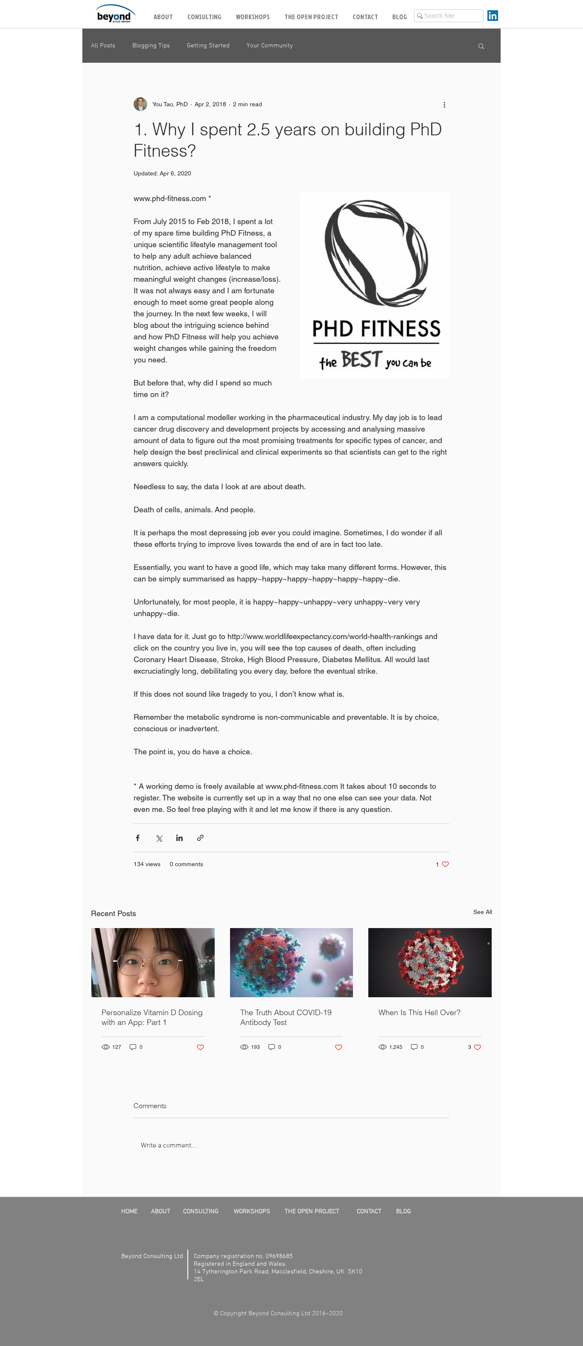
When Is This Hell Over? (420, 1012)
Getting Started (208, 46)
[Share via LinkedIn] (179, 838)
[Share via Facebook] (138, 838)
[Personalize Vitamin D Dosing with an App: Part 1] (153, 962)
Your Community (270, 46)
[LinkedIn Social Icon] (492, 15)
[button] (481, 45)
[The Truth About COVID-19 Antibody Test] (291, 962)
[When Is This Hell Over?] (430, 962)
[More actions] (444, 104)
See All (482, 911)
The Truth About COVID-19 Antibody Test (286, 1017)
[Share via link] (200, 838)
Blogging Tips (151, 46)
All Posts (103, 46)
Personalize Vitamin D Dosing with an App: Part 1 (152, 1017)
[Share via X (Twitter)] (158, 838)
